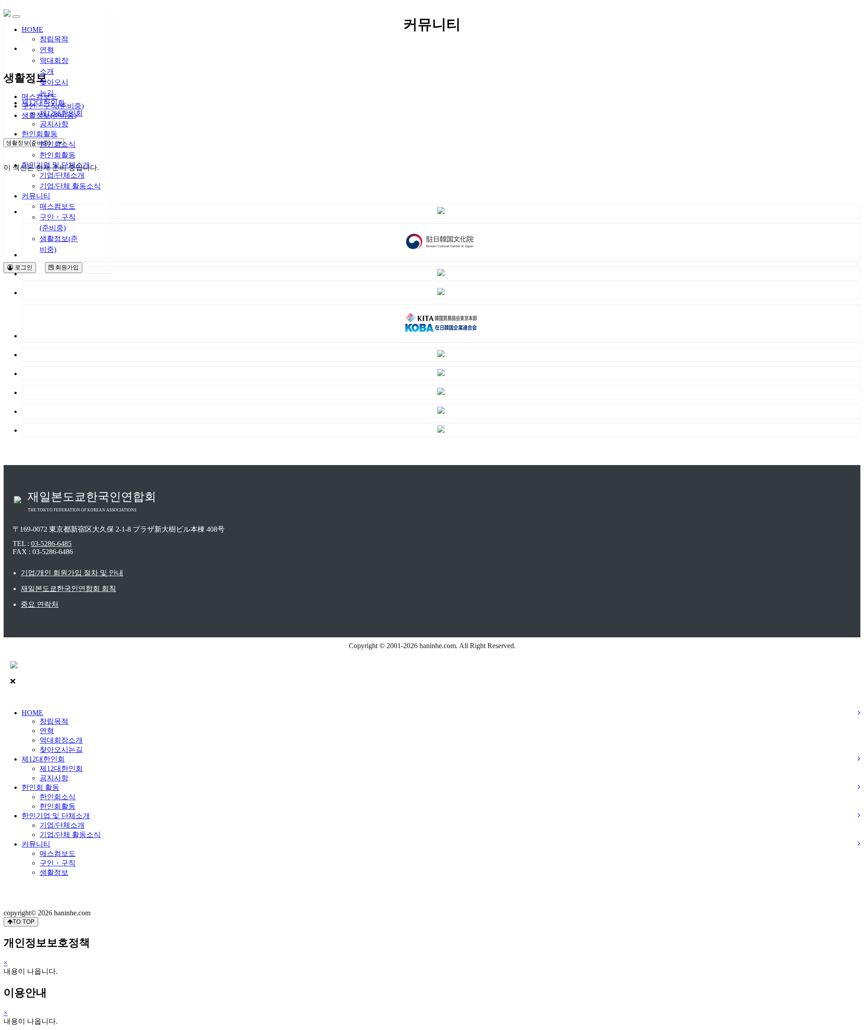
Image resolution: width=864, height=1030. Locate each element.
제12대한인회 (43, 103)
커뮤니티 (36, 196)
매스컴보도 (58, 206)
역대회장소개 (61, 740)
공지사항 (54, 124)
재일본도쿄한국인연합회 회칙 (68, 588)
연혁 (47, 50)
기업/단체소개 (62, 175)
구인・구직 (58, 863)
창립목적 (54, 39)
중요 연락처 (39, 604)
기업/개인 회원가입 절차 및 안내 (72, 573)
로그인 (22, 267)
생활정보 (54, 872)
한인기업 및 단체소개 (56, 165)
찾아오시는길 (61, 749)
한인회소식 (58, 144)
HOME (32, 29)
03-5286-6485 (51, 543)
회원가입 (66, 267)
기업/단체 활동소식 (70, 186)
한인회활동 (40, 134)
